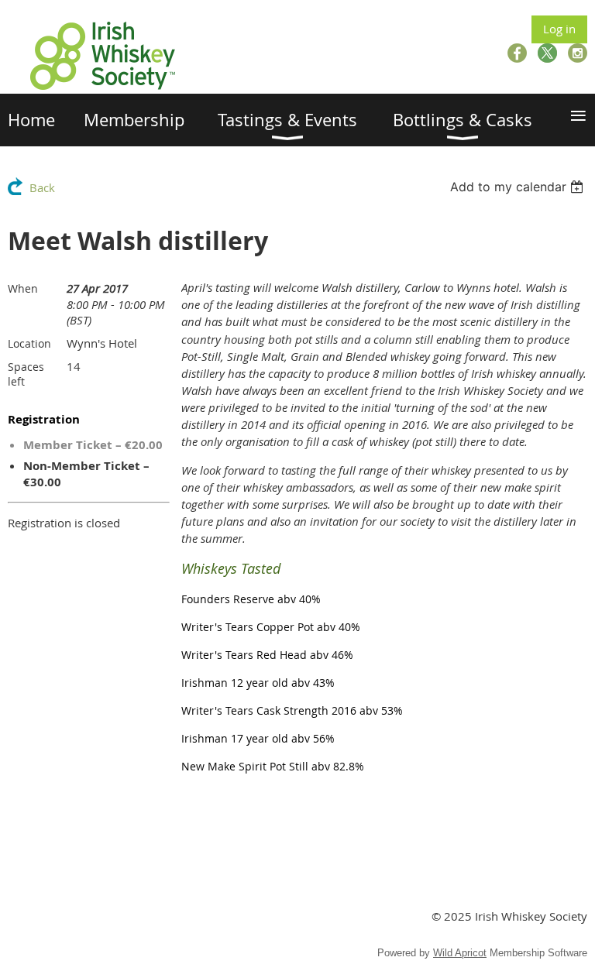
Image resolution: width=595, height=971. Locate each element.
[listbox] (518, 186)
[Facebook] (517, 53)
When (23, 288)
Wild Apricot (460, 953)
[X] (547, 53)
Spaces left (26, 374)
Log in (559, 28)
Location (29, 343)
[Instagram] (577, 53)
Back (42, 187)
